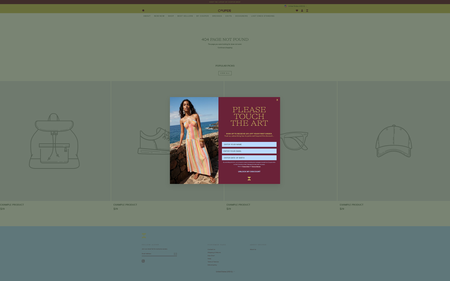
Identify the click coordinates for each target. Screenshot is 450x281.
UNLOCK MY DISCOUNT (249, 171)
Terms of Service (256, 166)
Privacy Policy (245, 166)
